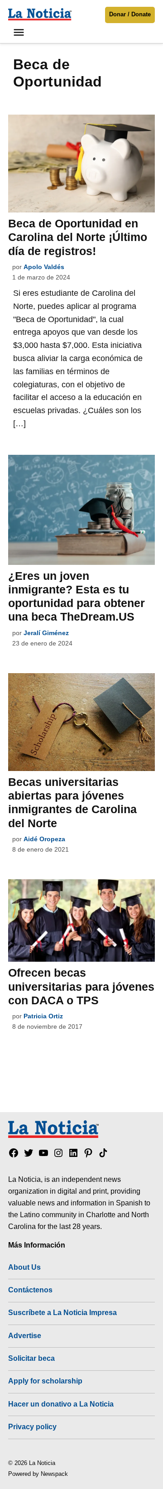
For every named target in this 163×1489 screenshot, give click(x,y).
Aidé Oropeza (44, 839)
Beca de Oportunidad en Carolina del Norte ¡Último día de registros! (77, 237)
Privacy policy (32, 1426)
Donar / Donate (130, 14)
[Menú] (20, 32)
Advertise (24, 1335)
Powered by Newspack (38, 1474)
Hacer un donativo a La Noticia (61, 1404)
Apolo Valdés (44, 266)
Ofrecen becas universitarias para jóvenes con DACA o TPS (81, 986)
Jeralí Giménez (46, 632)
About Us (24, 1267)
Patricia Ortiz (43, 1016)
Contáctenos (30, 1290)
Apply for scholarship (45, 1381)
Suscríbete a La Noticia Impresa (62, 1312)
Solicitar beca (31, 1358)
